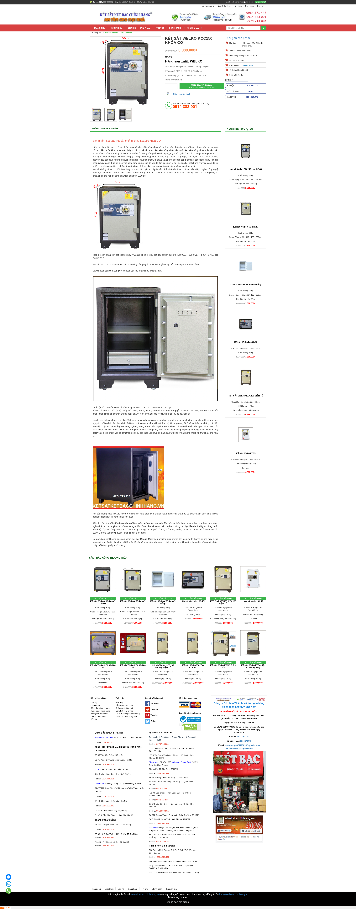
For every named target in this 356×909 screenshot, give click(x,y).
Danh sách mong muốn (235, 2)
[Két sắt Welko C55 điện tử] (245, 208)
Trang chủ (99, 28)
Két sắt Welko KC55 (245, 453)
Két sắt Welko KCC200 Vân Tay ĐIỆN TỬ (163, 666)
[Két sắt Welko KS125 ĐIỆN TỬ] (223, 643)
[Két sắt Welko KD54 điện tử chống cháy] (253, 643)
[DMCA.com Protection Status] (188, 727)
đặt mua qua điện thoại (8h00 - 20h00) (191, 105)
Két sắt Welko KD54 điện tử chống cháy (253, 666)
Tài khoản (249, 2)
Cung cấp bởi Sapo (178, 902)
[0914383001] (9, 891)
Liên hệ (132, 28)
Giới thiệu (116, 28)
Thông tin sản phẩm (237, 38)
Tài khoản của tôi (207, 6)
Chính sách (175, 28)
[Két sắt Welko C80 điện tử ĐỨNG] (245, 150)
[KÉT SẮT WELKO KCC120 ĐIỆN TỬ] (245, 377)
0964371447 (245, 741)
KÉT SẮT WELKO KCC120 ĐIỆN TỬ (245, 396)
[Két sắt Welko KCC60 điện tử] (103, 643)
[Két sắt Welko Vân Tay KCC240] (193, 643)
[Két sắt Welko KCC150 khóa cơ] (96, 115)
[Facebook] (8, 877)
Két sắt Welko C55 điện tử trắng (245, 284)
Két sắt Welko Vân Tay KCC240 (193, 666)
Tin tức (160, 28)
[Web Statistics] (5, 907)
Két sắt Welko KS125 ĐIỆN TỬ (223, 666)
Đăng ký (260, 6)
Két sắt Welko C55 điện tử (245, 227)
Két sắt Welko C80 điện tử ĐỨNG (246, 169)
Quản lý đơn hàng (224, 6)
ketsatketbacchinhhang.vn (145, 894)
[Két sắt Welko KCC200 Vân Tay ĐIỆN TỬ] (163, 643)
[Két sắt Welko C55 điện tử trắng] (245, 266)
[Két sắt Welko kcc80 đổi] (245, 323)
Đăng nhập (249, 6)
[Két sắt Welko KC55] (245, 434)
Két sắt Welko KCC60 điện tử (103, 666)
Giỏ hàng (262, 2)
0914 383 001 (243, 737)
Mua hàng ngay (202, 86)
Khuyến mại (193, 28)
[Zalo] (8, 884)
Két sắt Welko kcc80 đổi (245, 342)
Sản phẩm (145, 28)
